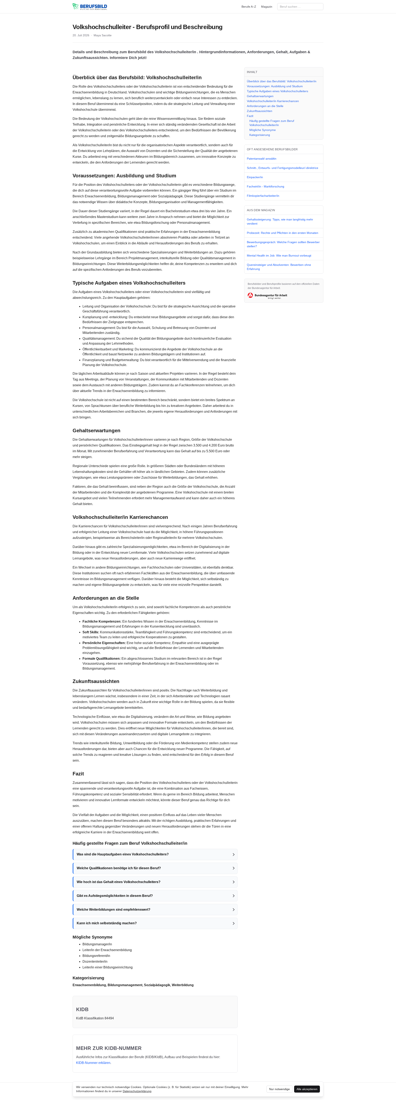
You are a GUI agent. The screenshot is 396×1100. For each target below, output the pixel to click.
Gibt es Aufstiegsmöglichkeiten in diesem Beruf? (115, 895)
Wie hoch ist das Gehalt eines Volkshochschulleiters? (118, 882)
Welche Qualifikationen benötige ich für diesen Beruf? (119, 868)
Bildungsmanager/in (97, 944)
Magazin (266, 6)
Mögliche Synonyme (262, 130)
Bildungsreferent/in (96, 955)
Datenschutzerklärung (137, 1091)
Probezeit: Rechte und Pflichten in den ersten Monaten (282, 232)
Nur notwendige (279, 1089)
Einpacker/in (255, 177)
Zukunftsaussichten (259, 111)
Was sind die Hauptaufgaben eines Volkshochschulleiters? (123, 854)
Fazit (250, 116)
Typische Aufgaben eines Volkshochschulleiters (277, 91)
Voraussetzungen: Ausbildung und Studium (275, 86)
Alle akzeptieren (307, 1089)
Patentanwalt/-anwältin (261, 158)
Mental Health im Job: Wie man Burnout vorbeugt (279, 255)
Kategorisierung (259, 135)
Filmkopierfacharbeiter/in (263, 195)
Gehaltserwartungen (260, 96)
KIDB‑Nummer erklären (93, 1063)
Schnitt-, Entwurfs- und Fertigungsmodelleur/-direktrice (282, 168)
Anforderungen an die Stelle (265, 106)
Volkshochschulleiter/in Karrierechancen (273, 101)
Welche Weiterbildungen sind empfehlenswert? (113, 909)
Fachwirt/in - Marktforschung (265, 186)
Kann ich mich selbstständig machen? (107, 923)
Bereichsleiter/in (133, 537)
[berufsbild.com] (90, 6)
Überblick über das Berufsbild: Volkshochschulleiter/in (281, 81)
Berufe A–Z (249, 6)
